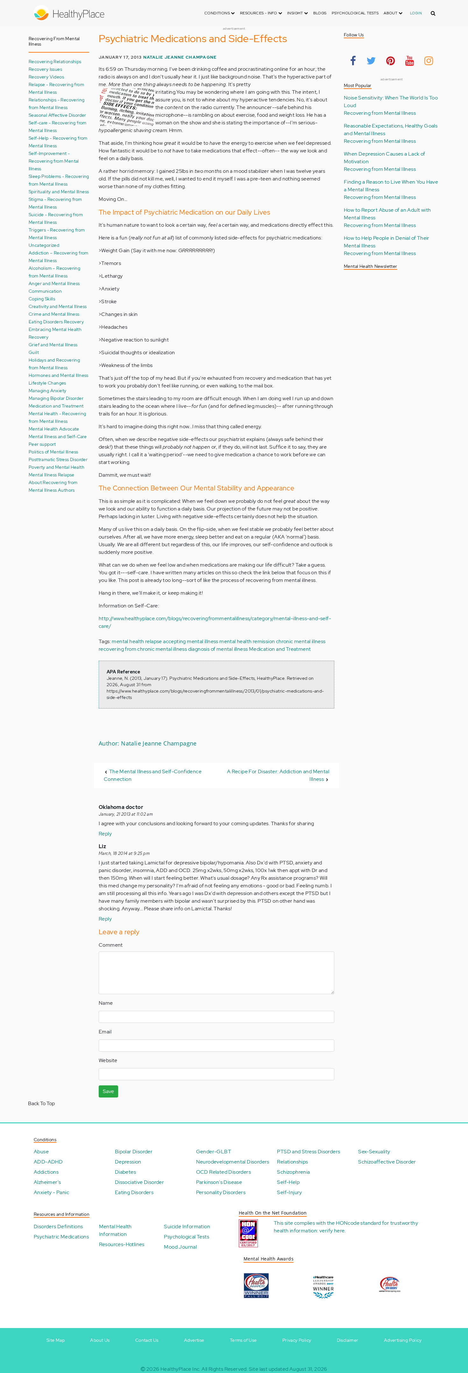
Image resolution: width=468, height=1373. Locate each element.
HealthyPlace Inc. (180, 1369)
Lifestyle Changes (47, 383)
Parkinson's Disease (219, 1182)
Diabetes (125, 1172)
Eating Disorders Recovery (56, 322)
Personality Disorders (220, 1192)
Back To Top (41, 1103)
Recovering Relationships (55, 61)
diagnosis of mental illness (218, 649)
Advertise (194, 1340)
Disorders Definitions (58, 1226)
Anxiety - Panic (51, 1192)
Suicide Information (187, 1226)
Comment (111, 945)
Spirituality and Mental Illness (59, 191)
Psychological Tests (355, 13)
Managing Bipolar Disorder (56, 398)
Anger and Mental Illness (54, 283)
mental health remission (247, 641)
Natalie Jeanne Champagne (180, 57)
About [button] (391, 13)
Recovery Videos (46, 77)
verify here (331, 1230)
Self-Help (288, 1182)
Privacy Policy (296, 1340)
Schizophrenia (293, 1172)
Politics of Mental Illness (53, 452)
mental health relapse (137, 641)
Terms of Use (243, 1340)
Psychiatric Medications (61, 1236)
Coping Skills (42, 299)
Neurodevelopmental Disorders (232, 1161)
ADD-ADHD (48, 1161)
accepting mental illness (190, 641)
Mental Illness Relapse (51, 475)
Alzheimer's (47, 1182)
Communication (45, 291)
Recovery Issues (45, 69)
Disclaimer (347, 1340)
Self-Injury (289, 1192)
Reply (105, 833)
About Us (100, 1340)
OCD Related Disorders (223, 1172)
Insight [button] (295, 13)
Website (108, 1060)
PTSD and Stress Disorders (308, 1151)
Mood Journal (180, 1247)
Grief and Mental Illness (53, 344)
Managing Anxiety (47, 390)
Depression (128, 1161)
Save (108, 1091)
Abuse (41, 1151)
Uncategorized (44, 245)
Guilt (34, 352)
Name (106, 1003)
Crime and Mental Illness (54, 314)
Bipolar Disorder (133, 1151)
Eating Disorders (134, 1192)
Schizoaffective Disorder (387, 1161)
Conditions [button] (217, 13)
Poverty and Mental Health (56, 467)
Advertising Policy (403, 1340)
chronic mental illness (301, 641)
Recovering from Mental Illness (380, 113)
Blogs (320, 13)
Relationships (292, 1161)
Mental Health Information (115, 1230)
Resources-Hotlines (122, 1244)
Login (416, 13)
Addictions (46, 1172)
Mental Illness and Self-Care (58, 436)
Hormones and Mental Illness (59, 375)
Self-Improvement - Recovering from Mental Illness (54, 161)
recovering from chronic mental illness (143, 649)
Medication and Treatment (56, 406)
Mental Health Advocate (54, 429)
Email (105, 1031)
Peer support (42, 444)
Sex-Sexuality (374, 1151)
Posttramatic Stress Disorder (58, 459)
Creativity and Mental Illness (58, 306)
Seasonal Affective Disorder (57, 115)
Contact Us (147, 1340)
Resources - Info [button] (259, 13)
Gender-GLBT (213, 1151)
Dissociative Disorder (139, 1182)
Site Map (55, 1340)
